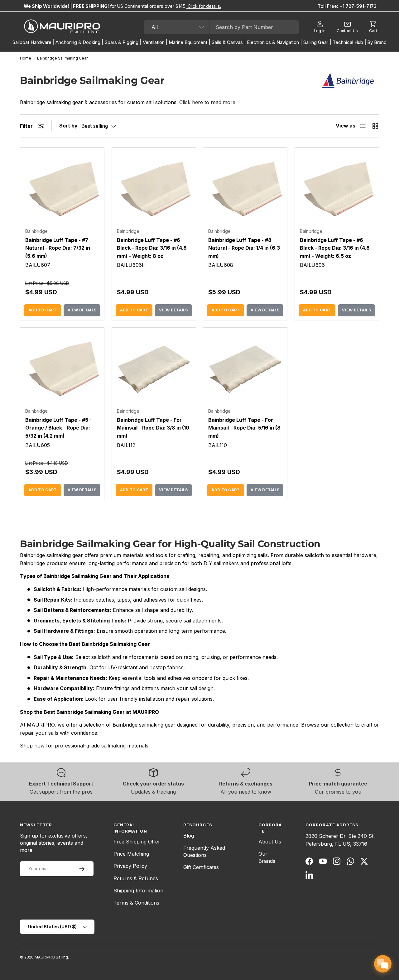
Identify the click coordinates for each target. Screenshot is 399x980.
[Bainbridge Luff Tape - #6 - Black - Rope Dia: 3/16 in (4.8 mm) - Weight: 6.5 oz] (337, 189)
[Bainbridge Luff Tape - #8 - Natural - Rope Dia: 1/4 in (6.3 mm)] (245, 189)
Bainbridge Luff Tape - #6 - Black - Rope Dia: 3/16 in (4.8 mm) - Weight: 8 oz (152, 248)
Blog (188, 836)
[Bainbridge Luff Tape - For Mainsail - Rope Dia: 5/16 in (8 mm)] (245, 369)
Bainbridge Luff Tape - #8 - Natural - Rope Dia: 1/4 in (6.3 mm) (244, 248)
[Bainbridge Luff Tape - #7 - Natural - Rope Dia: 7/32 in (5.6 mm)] (62, 189)
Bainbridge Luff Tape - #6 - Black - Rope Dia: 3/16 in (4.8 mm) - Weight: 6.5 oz (335, 248)
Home (25, 58)
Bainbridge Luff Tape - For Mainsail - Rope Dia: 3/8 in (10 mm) (153, 428)
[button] (373, 27)
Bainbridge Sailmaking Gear (62, 58)
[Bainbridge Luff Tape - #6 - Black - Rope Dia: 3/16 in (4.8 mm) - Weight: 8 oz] (154, 189)
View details (82, 310)
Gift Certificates (201, 867)
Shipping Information (138, 890)
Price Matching (131, 854)
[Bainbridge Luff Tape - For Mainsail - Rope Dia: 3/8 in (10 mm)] (154, 369)
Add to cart (42, 310)
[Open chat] (383, 964)
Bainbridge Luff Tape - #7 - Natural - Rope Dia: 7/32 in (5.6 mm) (58, 248)
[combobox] (221, 27)
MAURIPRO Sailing (51, 957)
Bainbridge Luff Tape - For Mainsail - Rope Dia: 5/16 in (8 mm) (244, 428)
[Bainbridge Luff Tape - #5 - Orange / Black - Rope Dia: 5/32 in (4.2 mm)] (62, 369)
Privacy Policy (130, 866)
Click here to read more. (208, 102)
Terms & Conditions (136, 903)
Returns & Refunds (135, 878)
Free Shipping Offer (136, 841)
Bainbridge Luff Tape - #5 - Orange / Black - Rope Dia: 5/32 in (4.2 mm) (58, 428)
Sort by (68, 125)
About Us (269, 841)
